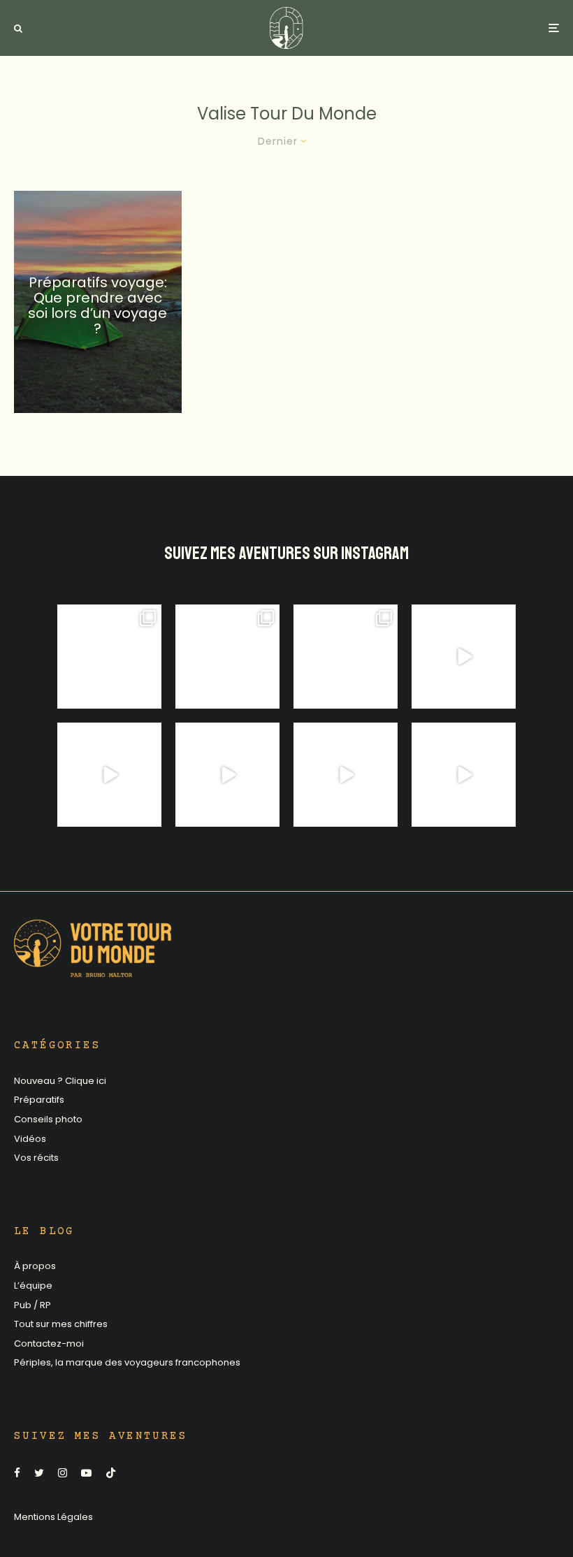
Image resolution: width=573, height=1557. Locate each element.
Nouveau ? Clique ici (60, 1080)
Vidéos (30, 1138)
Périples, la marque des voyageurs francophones (127, 1362)
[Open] (109, 656)
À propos (35, 1266)
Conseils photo (48, 1119)
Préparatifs (39, 1099)
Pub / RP (32, 1305)
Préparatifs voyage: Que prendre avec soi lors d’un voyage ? (97, 305)
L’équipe (33, 1285)
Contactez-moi (49, 1343)
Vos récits (36, 1157)
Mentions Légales (53, 1516)
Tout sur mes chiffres (61, 1324)
